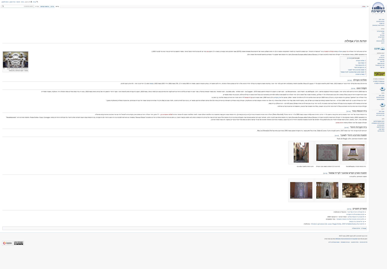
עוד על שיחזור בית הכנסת (357, 221)
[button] (37, 6)
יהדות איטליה (356, 228)
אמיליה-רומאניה (329, 51)
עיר (347, 51)
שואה (151, 83)
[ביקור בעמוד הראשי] (378, 8)
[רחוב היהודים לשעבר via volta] (301, 153)
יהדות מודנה (339, 122)
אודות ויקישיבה (354, 242)
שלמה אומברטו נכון (166, 114)
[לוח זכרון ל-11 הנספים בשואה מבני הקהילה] (327, 152)
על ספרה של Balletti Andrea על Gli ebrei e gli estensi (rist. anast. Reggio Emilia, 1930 (338, 224)
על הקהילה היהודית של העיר (356, 212)
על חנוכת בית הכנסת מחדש (356, 217)
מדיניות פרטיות (363, 242)
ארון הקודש (277, 97)
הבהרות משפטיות (345, 242)
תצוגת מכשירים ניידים (334, 242)
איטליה (340, 51)
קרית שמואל (248, 97)
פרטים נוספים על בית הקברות (355, 214)
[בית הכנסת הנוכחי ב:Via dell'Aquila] (353, 152)
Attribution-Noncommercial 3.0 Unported (346, 239)
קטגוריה (363, 228)
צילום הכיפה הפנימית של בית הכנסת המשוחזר (350, 219)
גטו (208, 51)
